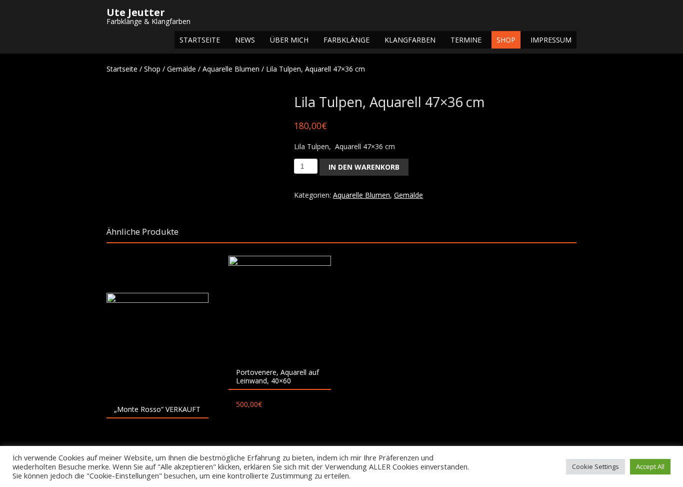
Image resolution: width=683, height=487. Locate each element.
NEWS (245, 40)
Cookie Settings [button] (595, 466)
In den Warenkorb (364, 167)
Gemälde (181, 69)
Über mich (289, 40)
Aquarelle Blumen (231, 69)
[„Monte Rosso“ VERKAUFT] (157, 344)
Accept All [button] (650, 466)
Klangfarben (410, 40)
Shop (506, 40)
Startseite (200, 40)
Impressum (551, 40)
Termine (466, 40)
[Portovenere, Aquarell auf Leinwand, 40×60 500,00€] (279, 307)
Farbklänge (347, 40)
